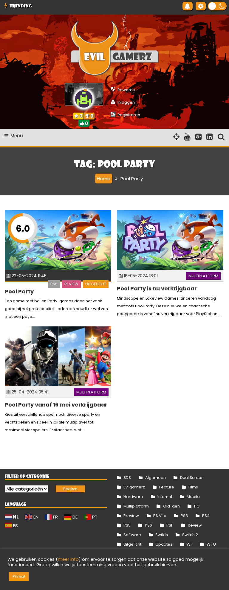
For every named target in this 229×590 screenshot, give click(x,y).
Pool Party (19, 291)
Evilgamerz (134, 487)
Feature (166, 487)
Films (193, 487)
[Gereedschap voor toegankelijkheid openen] (201, 6)
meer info (68, 559)
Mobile (193, 496)
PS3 (184, 516)
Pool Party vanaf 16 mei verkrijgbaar (56, 404)
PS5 (54, 284)
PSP (170, 525)
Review (71, 284)
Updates (164, 544)
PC (196, 506)
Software (132, 535)
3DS (127, 477)
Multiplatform (203, 276)
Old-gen (171, 506)
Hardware (133, 496)
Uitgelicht (95, 284)
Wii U (211, 544)
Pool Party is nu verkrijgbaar (157, 288)
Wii (189, 544)
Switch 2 (190, 535)
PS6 (148, 525)
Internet (164, 496)
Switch (161, 535)
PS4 (206, 516)
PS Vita (159, 516)
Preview (131, 516)
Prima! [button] (19, 576)
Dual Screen (192, 477)
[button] (217, 6)
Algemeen (155, 477)
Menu (16, 136)
